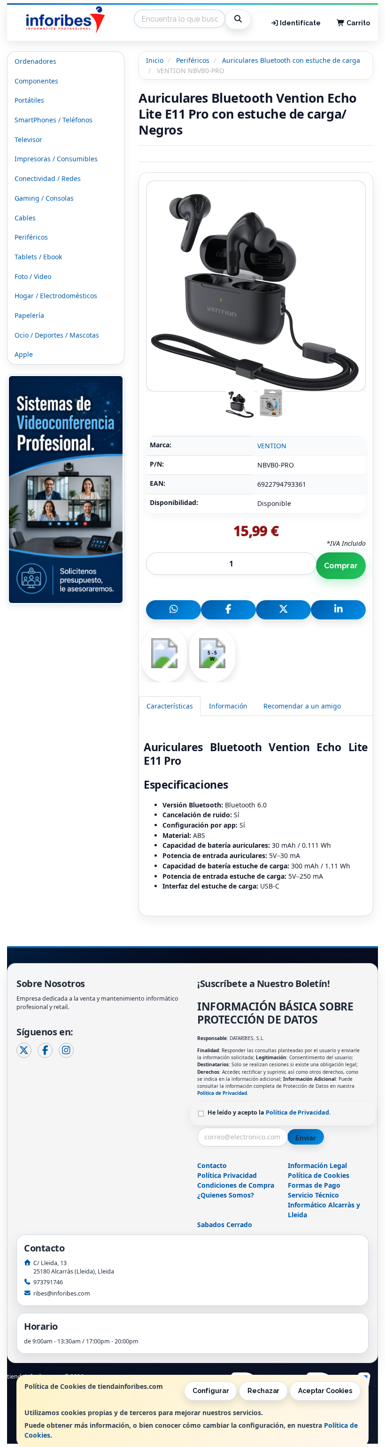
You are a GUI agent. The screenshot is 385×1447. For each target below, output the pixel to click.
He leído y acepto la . (269, 1112)
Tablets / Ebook (38, 256)
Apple (24, 354)
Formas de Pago (314, 1185)
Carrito (357, 23)
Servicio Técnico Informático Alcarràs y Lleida (324, 1205)
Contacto (212, 1165)
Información (228, 705)
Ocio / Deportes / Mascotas (57, 335)
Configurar (210, 1390)
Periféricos (31, 237)
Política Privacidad (227, 1175)
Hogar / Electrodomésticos (56, 295)
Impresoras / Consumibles (56, 158)
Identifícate (299, 23)
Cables (25, 217)
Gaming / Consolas (44, 198)
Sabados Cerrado (224, 1224)
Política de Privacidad (222, 1093)
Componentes (36, 80)
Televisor (28, 139)
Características (169, 705)
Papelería (29, 315)
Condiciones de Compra (235, 1185)
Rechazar (263, 1390)
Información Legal (317, 1165)
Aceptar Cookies (325, 1390)
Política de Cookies (318, 1175)
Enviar (305, 1138)
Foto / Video (33, 276)
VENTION (271, 445)
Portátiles (29, 100)
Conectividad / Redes (48, 178)
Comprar (341, 565)
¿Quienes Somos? (225, 1195)
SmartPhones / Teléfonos (53, 119)
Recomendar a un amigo (302, 705)
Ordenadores (35, 61)
